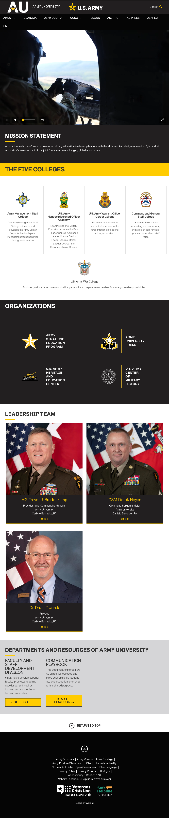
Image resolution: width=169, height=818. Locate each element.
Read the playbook (62, 700)
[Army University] (20, 7)
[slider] (28, 120)
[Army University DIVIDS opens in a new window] (84, 749)
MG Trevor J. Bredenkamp (44, 499)
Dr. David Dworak (44, 607)
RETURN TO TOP (88, 725)
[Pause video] (6, 120)
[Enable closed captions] (42, 120)
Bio (46, 518)
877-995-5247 (105, 795)
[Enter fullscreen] (162, 120)
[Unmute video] (15, 120)
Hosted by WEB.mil (84, 803)
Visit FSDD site (23, 702)
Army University (46, 7)
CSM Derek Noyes (124, 499)
